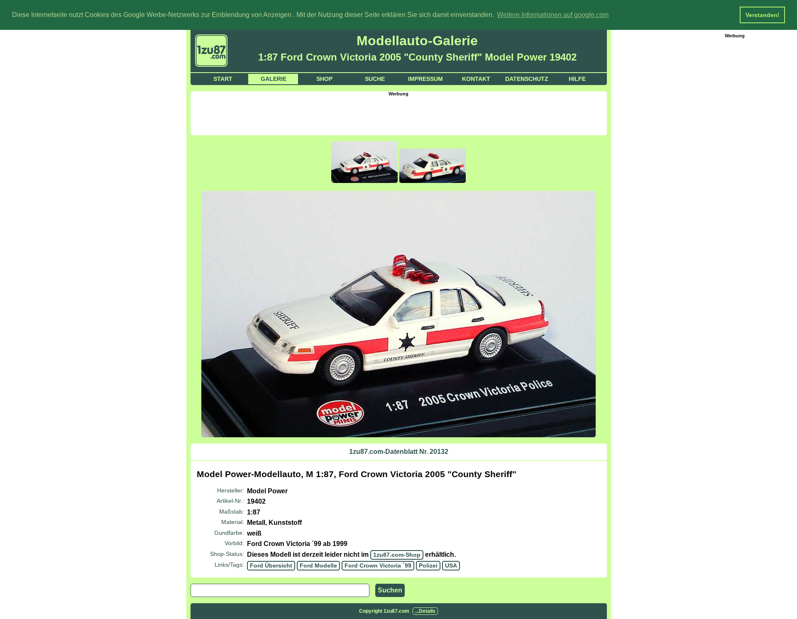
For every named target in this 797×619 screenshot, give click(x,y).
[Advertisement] (398, 115)
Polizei (428, 565)
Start (222, 79)
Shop (324, 79)
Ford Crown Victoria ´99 (378, 565)
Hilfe (577, 79)
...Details (425, 611)
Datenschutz (526, 79)
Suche (375, 79)
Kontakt (476, 79)
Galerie (273, 79)
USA (451, 565)
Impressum (425, 79)
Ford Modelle (318, 565)
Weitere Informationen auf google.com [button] (553, 14)
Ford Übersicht (271, 565)
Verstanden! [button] (763, 15)
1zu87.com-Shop (397, 554)
